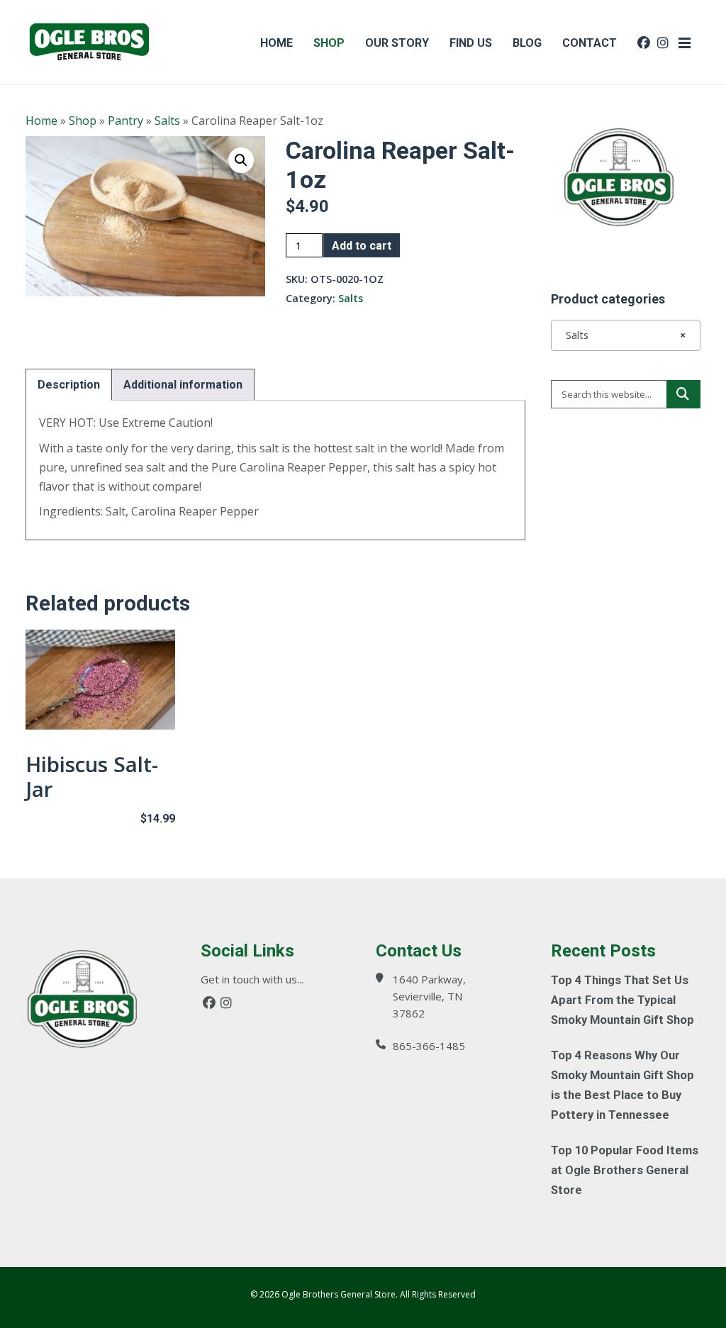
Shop (82, 120)
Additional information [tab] (182, 384)
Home (41, 120)
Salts (167, 120)
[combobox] (625, 335)
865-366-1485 (429, 1046)
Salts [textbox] (621, 335)
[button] (241, 160)
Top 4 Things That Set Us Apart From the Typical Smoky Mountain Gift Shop (622, 1000)
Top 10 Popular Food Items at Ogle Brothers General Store (624, 1170)
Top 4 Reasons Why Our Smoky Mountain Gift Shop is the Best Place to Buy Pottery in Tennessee (622, 1085)
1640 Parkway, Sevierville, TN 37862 (429, 996)
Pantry (125, 120)
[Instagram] (226, 1003)
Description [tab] (69, 384)
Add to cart (361, 245)
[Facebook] (209, 1003)
